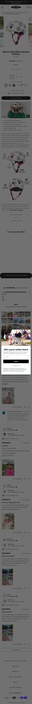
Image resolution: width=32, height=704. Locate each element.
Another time (16, 366)
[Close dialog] (29, 331)
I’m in (16, 361)
